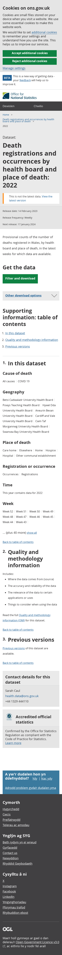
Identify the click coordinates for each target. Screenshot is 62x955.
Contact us (10, 853)
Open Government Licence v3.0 (37, 942)
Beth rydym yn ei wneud (19, 842)
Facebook (9, 891)
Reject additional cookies (29, 61)
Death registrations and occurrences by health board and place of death (28, 120)
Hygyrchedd (11, 809)
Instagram (10, 886)
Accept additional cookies (30, 53)
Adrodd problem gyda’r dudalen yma (30, 788)
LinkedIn (8, 897)
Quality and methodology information (31, 340)
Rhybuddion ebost (15, 913)
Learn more (13, 743)
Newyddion (11, 858)
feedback (25, 80)
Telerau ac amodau (16, 825)
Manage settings (14, 68)
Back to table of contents (18, 542)
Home (6, 114)
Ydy (34, 778)
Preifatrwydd (11, 820)
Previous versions (17, 346)
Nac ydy (46, 778)
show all (32, 533)
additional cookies (44, 32)
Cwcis (7, 814)
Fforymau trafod (14, 907)
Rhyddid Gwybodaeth (17, 863)
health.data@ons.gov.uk (22, 696)
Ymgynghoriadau (14, 902)
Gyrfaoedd (10, 848)
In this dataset (15, 333)
